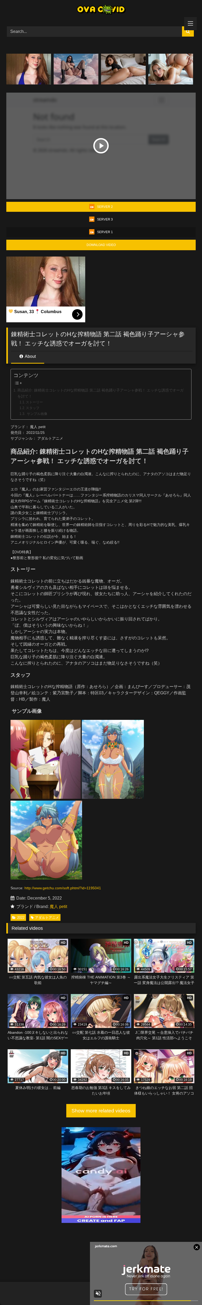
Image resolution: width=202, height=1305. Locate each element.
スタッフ (32, 408)
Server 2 (105, 207)
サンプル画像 (36, 414)
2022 (20, 918)
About (30, 356)
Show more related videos (101, 1110)
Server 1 (105, 232)
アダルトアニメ (47, 918)
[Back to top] (185, 1289)
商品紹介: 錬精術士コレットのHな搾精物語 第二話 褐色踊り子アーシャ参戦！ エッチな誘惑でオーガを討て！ (100, 393)
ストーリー (34, 402)
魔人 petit (58, 906)
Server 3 (105, 219)
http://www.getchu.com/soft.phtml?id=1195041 (62, 888)
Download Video (101, 245)
